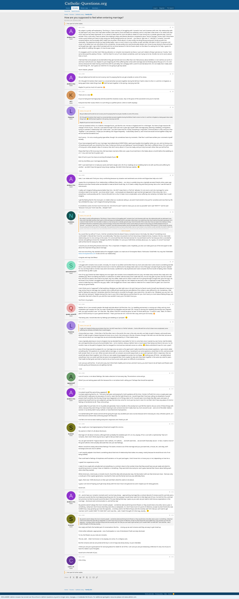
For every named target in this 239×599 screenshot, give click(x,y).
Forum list (67, 11)
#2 (173, 74)
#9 (173, 322)
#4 (173, 107)
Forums (75, 8)
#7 (173, 262)
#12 (173, 424)
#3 (173, 91)
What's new (84, 8)
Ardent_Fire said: (84, 111)
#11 (173, 389)
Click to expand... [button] (126, 231)
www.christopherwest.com (87, 253)
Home (68, 8)
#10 (173, 373)
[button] (89, 8)
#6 (173, 212)
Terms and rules (149, 594)
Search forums (76, 11)
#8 (173, 304)
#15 (173, 557)
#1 (173, 27)
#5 (173, 175)
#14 (173, 515)
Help (165, 594)
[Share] (170, 27)
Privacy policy (159, 594)
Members (95, 8)
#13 (173, 492)
